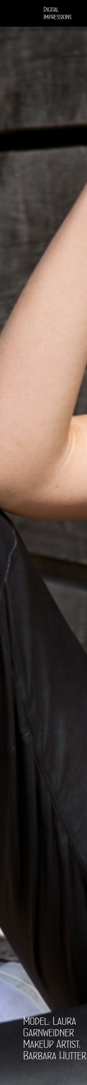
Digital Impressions (57, 13)
